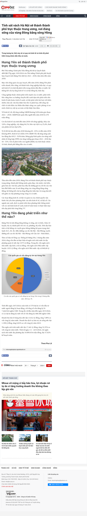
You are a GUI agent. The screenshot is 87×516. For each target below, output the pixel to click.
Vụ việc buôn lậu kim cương (64, 10)
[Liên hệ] (20, 46)
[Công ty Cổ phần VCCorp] (11, 493)
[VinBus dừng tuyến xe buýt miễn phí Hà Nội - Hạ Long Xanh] (27, 438)
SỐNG (58, 16)
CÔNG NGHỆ (47, 16)
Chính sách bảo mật (7, 486)
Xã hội (14, 468)
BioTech (49, 10)
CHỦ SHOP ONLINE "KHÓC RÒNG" (56, 7)
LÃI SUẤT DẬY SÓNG (35, 7)
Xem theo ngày (16, 365)
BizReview (22, 7)
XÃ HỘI (8, 16)
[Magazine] (3, 1)
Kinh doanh (35, 468)
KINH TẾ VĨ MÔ (20, 16)
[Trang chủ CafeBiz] (2, 16)
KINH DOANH (34, 16)
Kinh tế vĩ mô (33, 39)
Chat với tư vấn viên (57, 485)
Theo (27, 349)
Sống (55, 468)
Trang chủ (5, 468)
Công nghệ (46, 468)
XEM (49, 365)
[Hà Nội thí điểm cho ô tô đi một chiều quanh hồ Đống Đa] (10, 438)
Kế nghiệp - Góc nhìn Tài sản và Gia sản (31, 10)
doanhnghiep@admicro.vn (59, 480)
